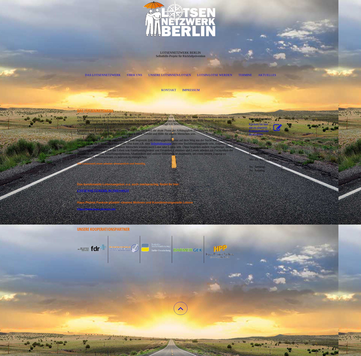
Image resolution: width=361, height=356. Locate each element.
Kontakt (168, 90)
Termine (245, 75)
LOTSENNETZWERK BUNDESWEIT (103, 190)
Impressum (191, 90)
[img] (180, 19)
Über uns (134, 75)
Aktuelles (267, 75)
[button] (180, 308)
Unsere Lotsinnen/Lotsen (169, 75)
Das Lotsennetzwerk (103, 75)
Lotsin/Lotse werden (214, 75)
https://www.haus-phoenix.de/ (96, 208)
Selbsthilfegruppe (161, 143)
